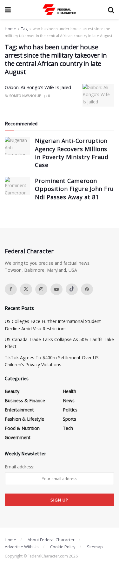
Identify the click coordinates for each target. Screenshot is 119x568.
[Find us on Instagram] (41, 289)
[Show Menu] (8, 9)
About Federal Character (51, 540)
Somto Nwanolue (25, 96)
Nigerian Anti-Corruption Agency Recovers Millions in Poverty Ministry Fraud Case (72, 153)
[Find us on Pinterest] (87, 289)
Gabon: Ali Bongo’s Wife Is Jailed (38, 87)
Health (69, 391)
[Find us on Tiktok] (72, 289)
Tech (68, 428)
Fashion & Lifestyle (24, 419)
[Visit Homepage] (59, 9)
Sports (69, 419)
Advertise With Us (22, 547)
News (69, 400)
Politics (70, 410)
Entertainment (19, 410)
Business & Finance (25, 400)
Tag (24, 29)
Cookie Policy (63, 547)
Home (10, 29)
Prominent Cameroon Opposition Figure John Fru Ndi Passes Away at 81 (74, 188)
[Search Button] (111, 9)
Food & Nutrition (22, 428)
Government (17, 437)
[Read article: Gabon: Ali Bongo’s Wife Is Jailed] (98, 95)
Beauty (12, 391)
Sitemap (95, 547)
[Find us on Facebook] (11, 289)
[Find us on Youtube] (56, 289)
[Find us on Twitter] (26, 289)
